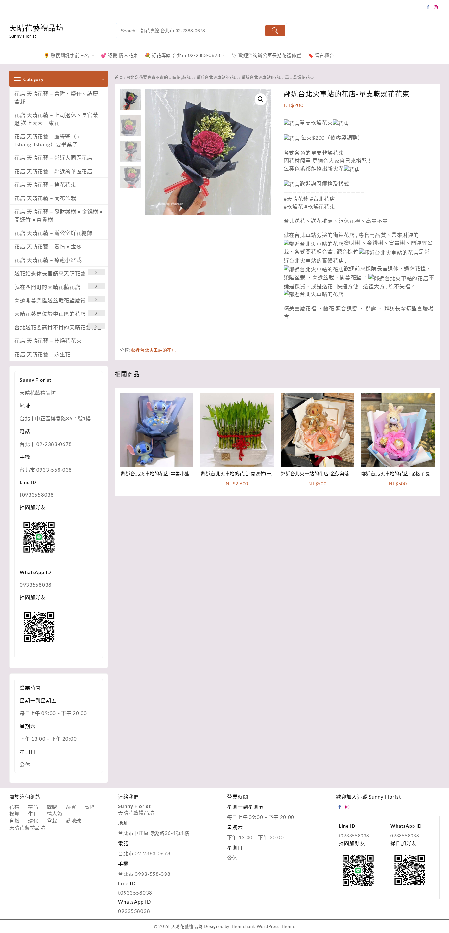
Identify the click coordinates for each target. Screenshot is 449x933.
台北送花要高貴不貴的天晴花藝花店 (58, 327)
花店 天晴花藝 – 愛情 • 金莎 (48, 246)
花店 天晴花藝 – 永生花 (42, 354)
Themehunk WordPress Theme (263, 926)
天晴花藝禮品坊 (36, 27)
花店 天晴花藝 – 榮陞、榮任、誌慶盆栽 (56, 97)
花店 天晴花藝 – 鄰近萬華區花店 (53, 171)
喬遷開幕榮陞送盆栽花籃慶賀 (50, 300)
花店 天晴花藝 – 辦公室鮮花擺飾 (53, 233)
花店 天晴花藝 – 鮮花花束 (45, 184)
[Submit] (275, 30)
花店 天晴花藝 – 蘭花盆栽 (45, 198)
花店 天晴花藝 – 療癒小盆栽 (48, 260)
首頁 (119, 77)
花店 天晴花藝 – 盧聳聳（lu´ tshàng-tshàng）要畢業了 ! (48, 140)
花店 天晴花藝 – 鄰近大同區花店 (53, 157)
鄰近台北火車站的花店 (217, 77)
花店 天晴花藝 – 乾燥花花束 (48, 341)
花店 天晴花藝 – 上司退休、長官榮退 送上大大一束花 (56, 119)
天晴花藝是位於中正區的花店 (50, 314)
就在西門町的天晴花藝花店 (47, 287)
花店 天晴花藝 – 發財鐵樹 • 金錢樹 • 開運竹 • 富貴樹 (58, 215)
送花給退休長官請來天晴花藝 (50, 273)
